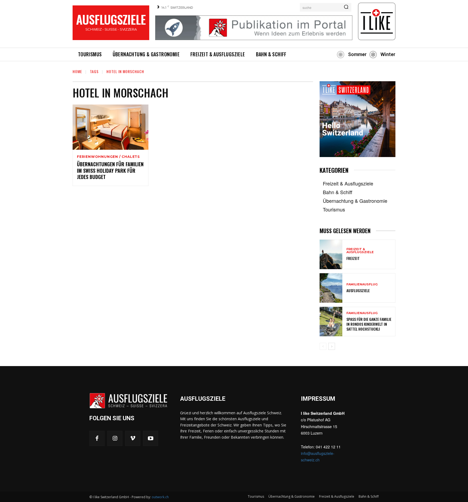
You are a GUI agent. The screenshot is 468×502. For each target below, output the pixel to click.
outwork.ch (160, 497)
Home (77, 71)
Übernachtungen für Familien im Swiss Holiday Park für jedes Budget (110, 170)
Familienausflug (362, 284)
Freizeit (353, 258)
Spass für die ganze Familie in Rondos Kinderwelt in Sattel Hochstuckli (368, 324)
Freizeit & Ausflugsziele (360, 251)
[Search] (346, 7)
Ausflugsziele (358, 290)
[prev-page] (323, 346)
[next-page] (331, 346)
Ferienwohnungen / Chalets (108, 156)
